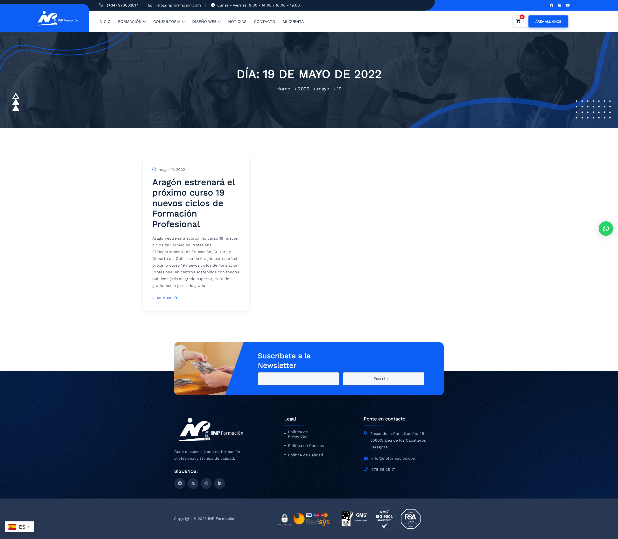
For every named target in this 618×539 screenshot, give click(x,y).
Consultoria (167, 21)
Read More (162, 298)
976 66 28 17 (383, 469)
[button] (606, 228)
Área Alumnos (548, 21)
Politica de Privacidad (298, 434)
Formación (130, 21)
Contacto (264, 21)
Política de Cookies (306, 446)
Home (283, 89)
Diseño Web (204, 21)
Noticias (237, 21)
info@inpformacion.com (178, 5)
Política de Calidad (305, 455)
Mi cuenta (293, 21)
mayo (323, 89)
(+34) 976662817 (122, 5)
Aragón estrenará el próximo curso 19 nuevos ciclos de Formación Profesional (193, 203)
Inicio (104, 21)
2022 (303, 89)
